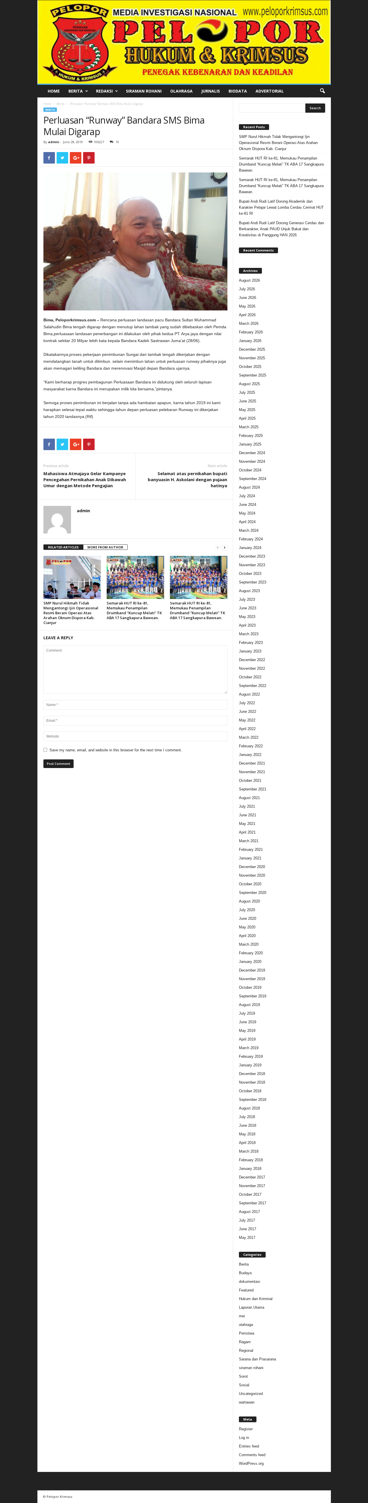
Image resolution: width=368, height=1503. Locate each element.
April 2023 (247, 625)
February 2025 (251, 435)
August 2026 (249, 280)
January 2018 (250, 1168)
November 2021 (252, 772)
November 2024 (252, 461)
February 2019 (251, 1056)
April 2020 (247, 936)
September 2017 (252, 1203)
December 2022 (252, 660)
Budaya (245, 1273)
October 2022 (250, 677)
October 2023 (250, 573)
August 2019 (249, 1005)
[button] (322, 91)
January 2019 (250, 1065)
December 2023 (252, 556)
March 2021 (248, 841)
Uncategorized (251, 1393)
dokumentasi (249, 1281)
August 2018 (249, 1108)
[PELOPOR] (184, 42)
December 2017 (252, 1177)
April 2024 (247, 522)
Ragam (245, 1342)
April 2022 (247, 729)
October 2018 (250, 1091)
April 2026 (247, 315)
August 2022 (249, 694)
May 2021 (247, 823)
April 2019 (247, 1039)
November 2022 (252, 668)
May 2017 (247, 1237)
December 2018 (252, 1074)
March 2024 (248, 530)
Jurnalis (210, 91)
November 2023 (252, 565)
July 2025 (247, 392)
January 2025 (250, 444)
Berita (75, 91)
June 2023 (247, 608)
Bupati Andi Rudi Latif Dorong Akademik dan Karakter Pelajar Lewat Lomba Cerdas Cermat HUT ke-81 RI (281, 207)
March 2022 (248, 737)
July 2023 (247, 599)
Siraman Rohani (144, 91)
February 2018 (251, 1160)
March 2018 (248, 1151)
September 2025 (252, 375)
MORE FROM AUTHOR (105, 547)
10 (117, 142)
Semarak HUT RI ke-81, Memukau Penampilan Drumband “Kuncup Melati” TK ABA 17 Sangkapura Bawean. (134, 610)
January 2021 (250, 858)
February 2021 (251, 849)
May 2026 (247, 306)
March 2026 (248, 323)
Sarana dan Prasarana (257, 1359)
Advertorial (270, 91)
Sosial (244, 1385)
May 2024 (247, 513)
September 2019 (252, 996)
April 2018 (247, 1143)
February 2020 (251, 953)
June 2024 (247, 504)
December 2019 (252, 970)
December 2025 (252, 349)
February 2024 (251, 539)
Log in (244, 1437)
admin (53, 142)
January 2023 (250, 651)
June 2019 (247, 1022)
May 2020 (247, 927)
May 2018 (247, 1134)
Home (54, 91)
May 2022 (247, 720)
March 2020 (248, 944)
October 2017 (250, 1194)
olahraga (246, 1324)
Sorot (243, 1376)
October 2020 (250, 884)
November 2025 (252, 358)
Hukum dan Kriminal (256, 1299)
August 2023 (249, 591)
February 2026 (251, 332)
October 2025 (250, 366)
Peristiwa (246, 1333)
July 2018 (247, 1117)
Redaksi (104, 91)
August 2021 (249, 798)
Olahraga (181, 91)
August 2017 (249, 1212)
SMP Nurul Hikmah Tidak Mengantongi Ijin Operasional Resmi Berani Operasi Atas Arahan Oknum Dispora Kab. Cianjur (70, 612)
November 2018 (252, 1082)
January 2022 (250, 755)
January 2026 (250, 341)
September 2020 (252, 892)
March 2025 (248, 427)
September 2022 (252, 686)
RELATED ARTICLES (63, 547)
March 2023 (248, 634)
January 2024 (250, 548)
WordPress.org (251, 1463)
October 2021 (250, 780)
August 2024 (249, 487)
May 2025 (247, 410)
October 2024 (250, 470)
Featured (246, 1290)
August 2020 (249, 901)
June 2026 (247, 297)
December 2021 (252, 763)
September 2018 (252, 1099)
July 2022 (247, 703)
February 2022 (251, 746)
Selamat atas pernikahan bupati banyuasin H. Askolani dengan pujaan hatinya (187, 479)
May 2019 (247, 1030)
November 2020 (252, 875)
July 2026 (247, 289)
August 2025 (249, 384)
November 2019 (252, 979)
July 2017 (247, 1220)
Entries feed (249, 1446)
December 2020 (252, 867)
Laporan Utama (251, 1307)
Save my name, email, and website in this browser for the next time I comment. (115, 750)
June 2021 (247, 815)
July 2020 (247, 910)
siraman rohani (251, 1368)
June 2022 (247, 711)
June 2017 (247, 1229)
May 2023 (247, 617)
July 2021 (247, 806)
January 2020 (250, 961)
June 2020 (247, 918)
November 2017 (252, 1186)
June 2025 (247, 401)
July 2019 (247, 1013)
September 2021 (252, 789)
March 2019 (248, 1048)
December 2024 (252, 453)
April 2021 (247, 832)
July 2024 (247, 496)
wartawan (246, 1402)
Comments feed (252, 1455)
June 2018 (247, 1125)
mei (242, 1316)
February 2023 (251, 642)
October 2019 (250, 987)
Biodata (238, 91)
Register (246, 1429)
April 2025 (247, 418)
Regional (246, 1350)
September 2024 (252, 479)
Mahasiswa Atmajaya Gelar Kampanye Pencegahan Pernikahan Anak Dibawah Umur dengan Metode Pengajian (84, 479)
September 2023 (252, 582)
